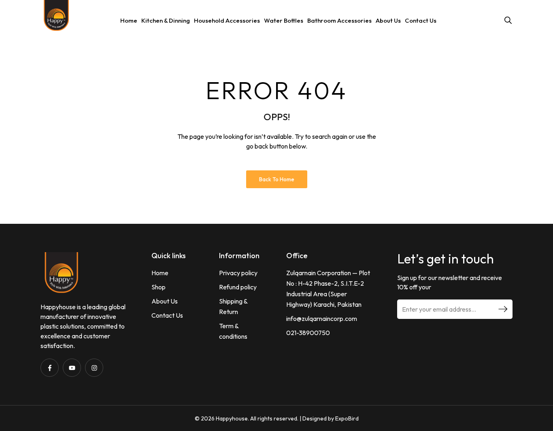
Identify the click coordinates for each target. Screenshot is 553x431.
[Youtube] (72, 368)
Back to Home (276, 179)
